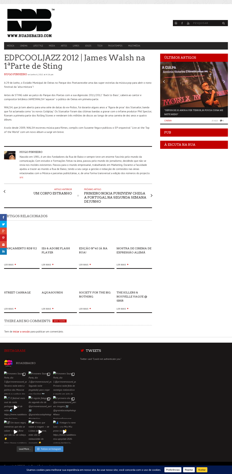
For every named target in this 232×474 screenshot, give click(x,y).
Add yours (59, 321)
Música (10, 45)
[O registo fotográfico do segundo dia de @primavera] (40, 407)
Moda (52, 45)
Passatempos (115, 45)
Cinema (24, 45)
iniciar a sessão (21, 331)
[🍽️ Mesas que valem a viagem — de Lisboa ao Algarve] (40, 432)
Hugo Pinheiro (15, 74)
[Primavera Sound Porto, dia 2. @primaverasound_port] (40, 382)
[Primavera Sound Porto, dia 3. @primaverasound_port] (15, 382)
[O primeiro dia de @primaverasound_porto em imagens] (64, 407)
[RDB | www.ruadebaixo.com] (37, 23)
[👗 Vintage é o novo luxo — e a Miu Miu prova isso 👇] (64, 432)
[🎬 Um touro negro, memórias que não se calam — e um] (15, 432)
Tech (99, 45)
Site (21, 177)
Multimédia (134, 45)
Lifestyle (38, 45)
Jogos (88, 45)
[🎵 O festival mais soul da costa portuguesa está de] (15, 407)
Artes (64, 45)
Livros (76, 45)
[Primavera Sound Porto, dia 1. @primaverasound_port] (64, 382)
